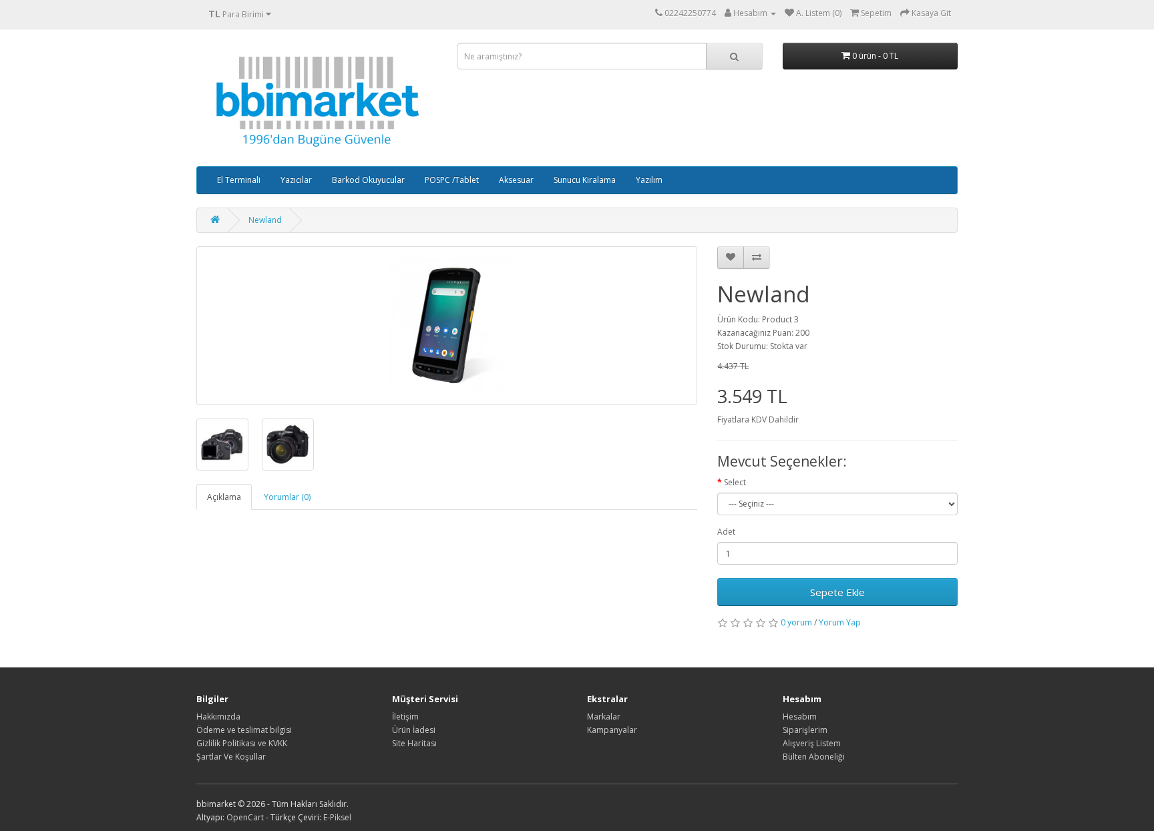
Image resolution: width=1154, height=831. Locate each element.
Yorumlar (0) (287, 497)
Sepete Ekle (837, 592)
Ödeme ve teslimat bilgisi (244, 730)
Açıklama (224, 497)
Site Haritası (414, 743)
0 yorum (796, 622)
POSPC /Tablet (452, 180)
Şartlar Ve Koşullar (231, 756)
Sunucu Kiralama (585, 180)
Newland (265, 220)
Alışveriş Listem (812, 743)
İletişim (405, 716)
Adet (726, 531)
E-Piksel (337, 817)
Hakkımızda (218, 716)
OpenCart (245, 817)
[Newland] (446, 325)
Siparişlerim (805, 730)
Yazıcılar (296, 180)
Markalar (603, 716)
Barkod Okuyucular (368, 180)
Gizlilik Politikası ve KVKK (241, 743)
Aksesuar (516, 180)
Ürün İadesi (413, 730)
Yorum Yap (840, 622)
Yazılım (649, 180)
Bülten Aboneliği (814, 756)
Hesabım (800, 716)
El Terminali (238, 180)
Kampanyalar (612, 730)
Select (735, 482)
